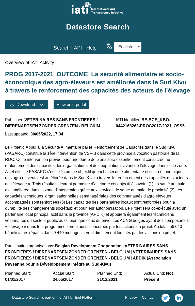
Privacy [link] (131, 297)
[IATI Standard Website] (97, 8)
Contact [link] (148, 297)
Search (62, 48)
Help (91, 48)
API (78, 48)
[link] (165, 298)
